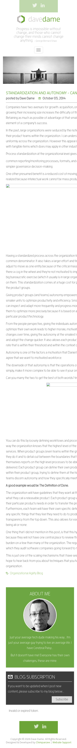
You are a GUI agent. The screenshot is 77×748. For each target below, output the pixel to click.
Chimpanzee (43, 742)
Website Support (62, 742)
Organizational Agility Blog (26, 573)
